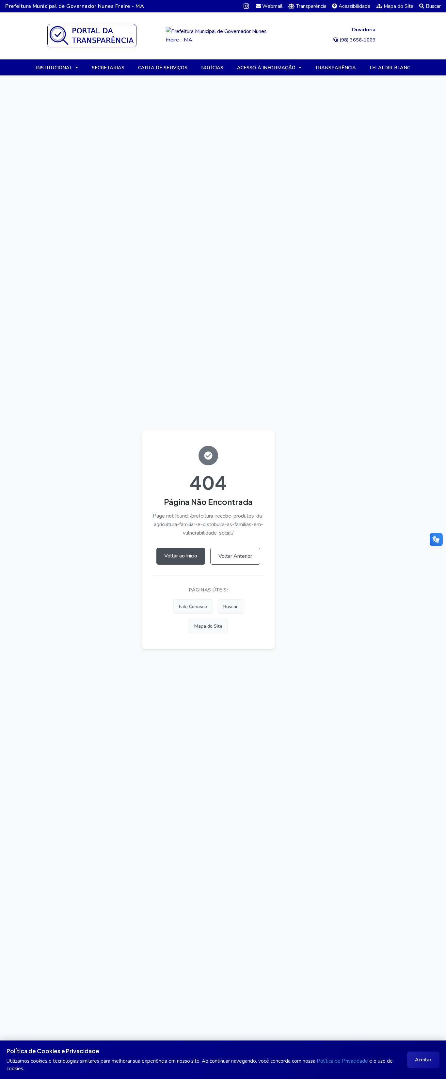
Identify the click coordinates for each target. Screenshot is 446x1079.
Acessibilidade (355, 6)
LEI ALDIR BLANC (390, 67)
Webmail (272, 6)
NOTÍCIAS (212, 67)
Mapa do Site (399, 6)
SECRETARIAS (108, 67)
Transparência (311, 6)
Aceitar (423, 1059)
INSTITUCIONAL (54, 67)
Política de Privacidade (342, 1061)
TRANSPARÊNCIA (335, 67)
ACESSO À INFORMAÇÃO (266, 67)
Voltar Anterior (235, 556)
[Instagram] (246, 6)
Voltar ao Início (180, 555)
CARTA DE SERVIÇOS (162, 67)
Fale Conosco (193, 606)
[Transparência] (91, 35)
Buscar (433, 6)
